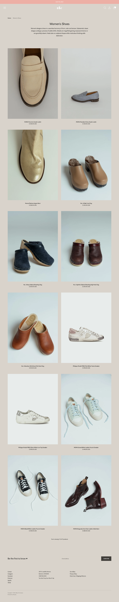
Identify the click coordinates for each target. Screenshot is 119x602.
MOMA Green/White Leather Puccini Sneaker (86, 447)
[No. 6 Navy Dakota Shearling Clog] (33, 246)
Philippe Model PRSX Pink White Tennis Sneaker (86, 366)
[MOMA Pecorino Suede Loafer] (33, 83)
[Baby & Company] (59, 7)
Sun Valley (72, 571)
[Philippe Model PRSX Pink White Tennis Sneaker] (86, 328)
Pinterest (10, 578)
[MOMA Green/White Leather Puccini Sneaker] (86, 409)
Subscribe (106, 558)
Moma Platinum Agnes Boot (32, 203)
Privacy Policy (73, 574)
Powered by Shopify (12, 594)
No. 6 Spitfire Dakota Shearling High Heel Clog (86, 284)
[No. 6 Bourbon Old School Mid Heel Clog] (33, 328)
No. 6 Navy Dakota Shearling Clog (33, 284)
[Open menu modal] (4, 8)
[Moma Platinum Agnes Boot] (33, 165)
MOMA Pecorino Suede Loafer (32, 122)
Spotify (9, 580)
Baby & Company (19, 592)
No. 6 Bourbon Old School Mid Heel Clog (32, 366)
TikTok (9, 582)
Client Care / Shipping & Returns (78, 576)
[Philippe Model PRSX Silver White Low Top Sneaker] (33, 409)
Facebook (10, 576)
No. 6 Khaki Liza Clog (86, 203)
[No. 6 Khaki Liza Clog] (86, 165)
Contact (10, 571)
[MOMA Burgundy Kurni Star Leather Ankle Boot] (86, 490)
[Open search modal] (105, 8)
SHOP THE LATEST (59, 1)
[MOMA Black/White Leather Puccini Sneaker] (33, 490)
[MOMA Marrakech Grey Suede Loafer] (86, 83)
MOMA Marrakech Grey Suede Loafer (86, 122)
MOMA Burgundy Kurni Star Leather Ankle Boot (86, 529)
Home (9, 18)
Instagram (10, 574)
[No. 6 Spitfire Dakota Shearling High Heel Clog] (86, 246)
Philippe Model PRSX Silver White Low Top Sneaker (32, 447)
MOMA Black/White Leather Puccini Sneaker (33, 529)
